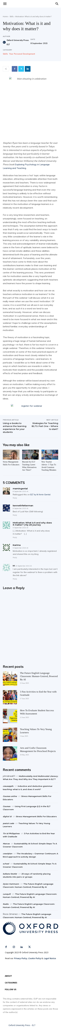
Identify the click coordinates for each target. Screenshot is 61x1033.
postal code (8, 823)
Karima (17, 545)
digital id (7, 816)
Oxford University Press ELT (18, 42)
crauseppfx (8, 786)
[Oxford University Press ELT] (4, 42)
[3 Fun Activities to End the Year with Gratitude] (10, 697)
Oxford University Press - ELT (22, 1025)
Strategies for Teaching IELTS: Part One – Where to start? (45, 426)
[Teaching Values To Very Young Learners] (10, 735)
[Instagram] (14, 947)
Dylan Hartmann (11, 884)
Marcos (6, 843)
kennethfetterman (23, 505)
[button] (57, 4)
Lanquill (7, 894)
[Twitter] (21, 69)
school (6, 864)
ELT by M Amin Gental (40, 494)
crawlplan (7, 853)
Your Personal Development (22, 54)
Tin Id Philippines (11, 833)
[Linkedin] (27, 69)
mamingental (20, 488)
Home (5, 16)
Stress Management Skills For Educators (36, 816)
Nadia (6, 904)
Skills (11, 16)
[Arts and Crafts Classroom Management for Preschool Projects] (10, 753)
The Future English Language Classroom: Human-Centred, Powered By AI (39, 676)
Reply (15, 498)
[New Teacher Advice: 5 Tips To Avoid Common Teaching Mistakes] (49, 455)
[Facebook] (14, 69)
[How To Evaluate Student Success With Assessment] (10, 716)
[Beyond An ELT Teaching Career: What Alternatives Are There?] (30, 455)
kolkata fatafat (10, 874)
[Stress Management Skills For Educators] (11, 455)
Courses (6, 806)
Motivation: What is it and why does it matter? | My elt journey (32, 524)
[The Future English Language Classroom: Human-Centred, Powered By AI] (10, 678)
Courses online (10, 796)
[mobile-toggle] (4, 4)
